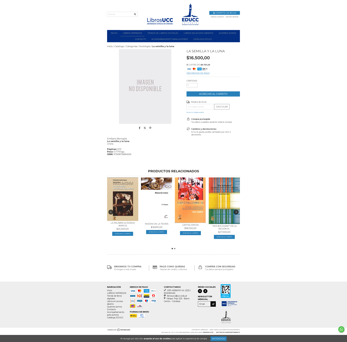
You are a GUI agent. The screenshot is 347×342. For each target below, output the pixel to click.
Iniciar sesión (232, 17)
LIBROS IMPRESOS (132, 33)
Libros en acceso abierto (198, 33)
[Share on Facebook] (139, 128)
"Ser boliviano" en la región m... (224, 227)
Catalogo (119, 46)
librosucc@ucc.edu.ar (177, 296)
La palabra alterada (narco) (123, 224)
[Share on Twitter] (145, 128)
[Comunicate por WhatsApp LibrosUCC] (341, 329)
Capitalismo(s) (190, 225)
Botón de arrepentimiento (228, 332)
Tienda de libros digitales (162, 33)
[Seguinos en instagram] (200, 291)
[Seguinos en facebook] (205, 291)
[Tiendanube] (119, 331)
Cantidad (192, 81)
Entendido (218, 338)
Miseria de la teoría (156, 224)
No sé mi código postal (195, 112)
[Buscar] (135, 14)
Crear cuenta (217, 17)
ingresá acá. (208, 332)
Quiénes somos (227, 33)
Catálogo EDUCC (202, 39)
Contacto (140, 39)
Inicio (114, 33)
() (226, 13)
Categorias (131, 46)
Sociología (144, 46)
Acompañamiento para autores (169, 39)
